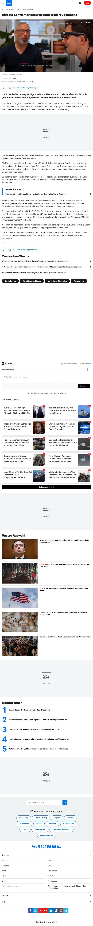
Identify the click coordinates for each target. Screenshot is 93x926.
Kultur (50, 876)
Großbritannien (28, 9)
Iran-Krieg (23, 818)
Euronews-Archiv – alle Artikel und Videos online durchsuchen (67, 887)
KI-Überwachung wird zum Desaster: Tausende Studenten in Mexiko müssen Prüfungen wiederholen (42, 267)
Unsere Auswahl (13, 535)
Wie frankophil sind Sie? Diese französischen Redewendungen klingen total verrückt (35, 261)
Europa (5, 861)
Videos (4, 881)
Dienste (5, 896)
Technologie (79, 281)
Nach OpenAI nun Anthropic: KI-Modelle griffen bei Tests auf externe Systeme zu (34, 272)
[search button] (64, 802)
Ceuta (25, 829)
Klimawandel (68, 824)
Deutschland (24, 824)
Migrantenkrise (46, 835)
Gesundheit (52, 871)
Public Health (40, 829)
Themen (5, 855)
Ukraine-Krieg (41, 818)
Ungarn (57, 818)
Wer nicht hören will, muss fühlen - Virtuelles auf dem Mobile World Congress (35, 194)
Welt (18, 9)
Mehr (4, 902)
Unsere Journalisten (10, 886)
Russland (52, 824)
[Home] (2, 9)
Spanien (70, 818)
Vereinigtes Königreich (57, 281)
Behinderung (10, 281)
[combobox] (46, 802)
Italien (39, 824)
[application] (46, 45)
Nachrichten (10, 9)
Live (87, 3)
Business (5, 866)
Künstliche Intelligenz (32, 281)
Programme (52, 881)
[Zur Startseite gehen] (9, 3)
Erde (50, 866)
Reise (4, 876)
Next (4, 871)
